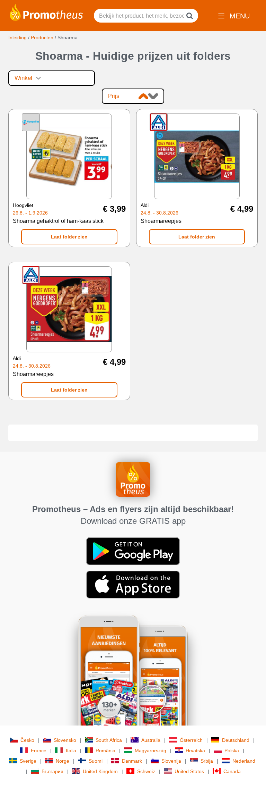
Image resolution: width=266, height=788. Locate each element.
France (38, 750)
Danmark (132, 761)
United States (189, 771)
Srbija (207, 761)
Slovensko (65, 740)
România (105, 750)
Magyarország (150, 750)
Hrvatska (195, 750)
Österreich (191, 740)
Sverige (28, 761)
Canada (232, 771)
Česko (27, 740)
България (52, 771)
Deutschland (235, 740)
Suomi (96, 761)
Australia (150, 740)
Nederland (243, 761)
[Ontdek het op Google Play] (133, 550)
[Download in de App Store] (133, 584)
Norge (62, 761)
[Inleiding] (46, 12)
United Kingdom (100, 771)
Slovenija (171, 761)
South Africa (109, 740)
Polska (231, 750)
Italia (71, 750)
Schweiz (146, 771)
